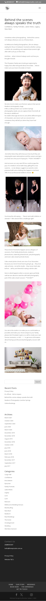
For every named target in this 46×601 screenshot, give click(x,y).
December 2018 (10, 442)
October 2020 (9, 421)
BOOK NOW (14, 587)
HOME (11, 584)
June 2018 (8, 451)
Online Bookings (10, 403)
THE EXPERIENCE (27, 587)
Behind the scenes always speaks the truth (19, 397)
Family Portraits (18, 27)
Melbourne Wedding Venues (14, 505)
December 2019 (10, 433)
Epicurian (8, 483)
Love (6, 496)
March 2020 (8, 430)
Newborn (8, 514)
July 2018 (7, 448)
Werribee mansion (11, 529)
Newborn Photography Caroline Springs (17, 400)
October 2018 (9, 445)
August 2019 (8, 439)
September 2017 (10, 463)
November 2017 (10, 460)
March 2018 (8, 454)
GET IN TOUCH (21, 589)
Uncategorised (9, 523)
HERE (23, 337)
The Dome (8, 520)
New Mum (8, 29)
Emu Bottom (8, 480)
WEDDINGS (31, 584)
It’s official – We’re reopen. (13, 394)
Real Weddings (9, 517)
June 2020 (8, 427)
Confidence (8, 27)
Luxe (6, 499)
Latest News (29, 27)
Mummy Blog (9, 508)
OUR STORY (20, 584)
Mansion (7, 502)
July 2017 (7, 466)
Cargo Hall (8, 474)
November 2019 (10, 436)
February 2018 (9, 457)
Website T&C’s (9, 559)
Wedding (7, 526)
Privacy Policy (9, 391)
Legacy (37, 27)
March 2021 (8, 418)
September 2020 (10, 424)
